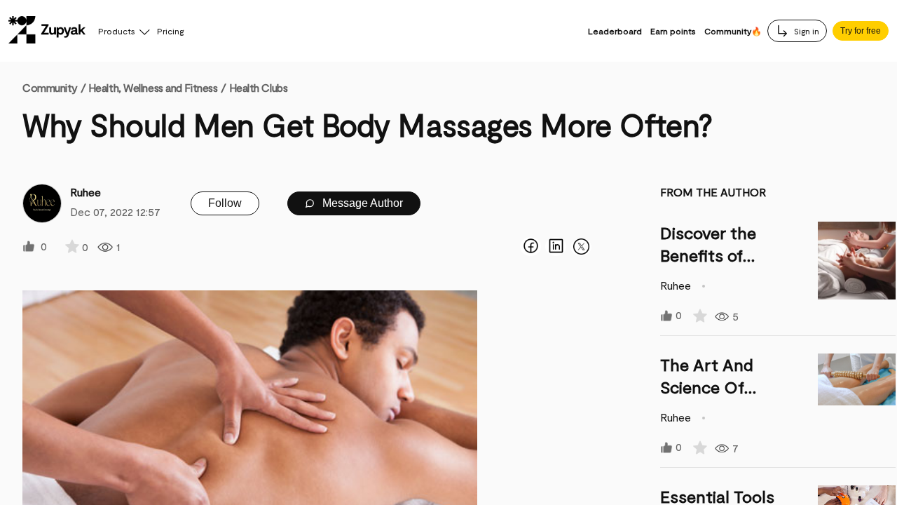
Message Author (361, 203)
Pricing (170, 31)
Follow (225, 203)
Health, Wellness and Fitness (153, 87)
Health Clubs (258, 87)
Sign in (805, 31)
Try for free (860, 31)
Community (53, 87)
